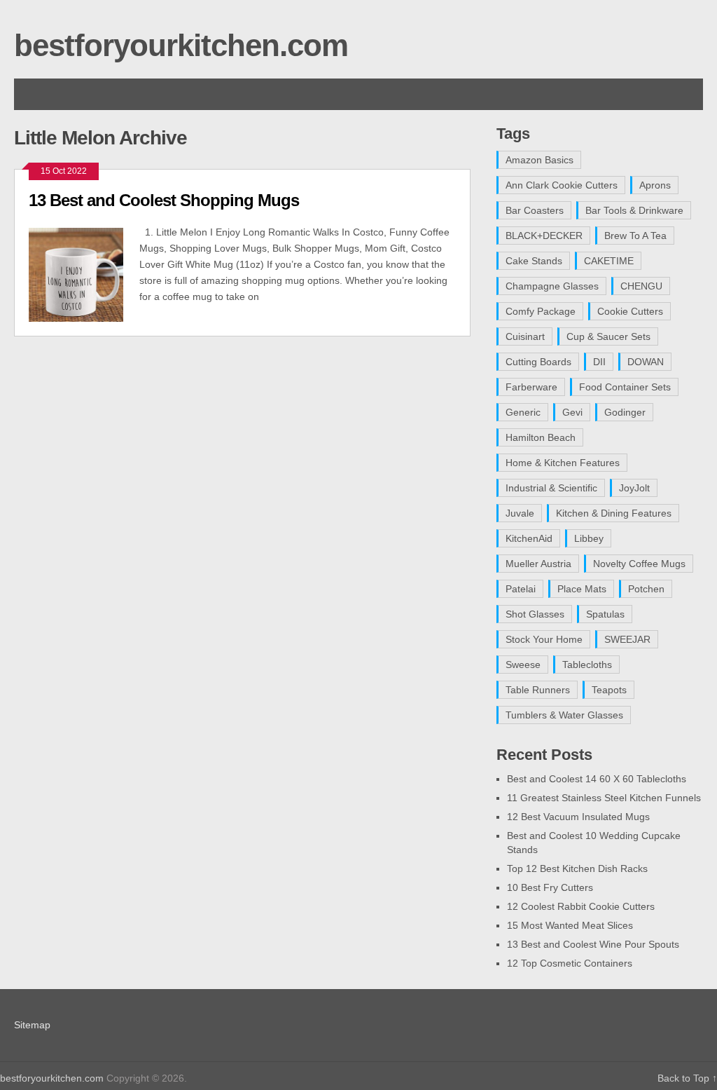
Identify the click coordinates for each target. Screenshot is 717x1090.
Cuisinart (525, 336)
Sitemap (32, 1024)
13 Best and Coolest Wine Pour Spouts (593, 944)
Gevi (572, 412)
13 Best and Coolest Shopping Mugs (164, 200)
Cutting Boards (538, 361)
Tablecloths (587, 664)
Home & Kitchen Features (563, 462)
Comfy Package (541, 311)
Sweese (523, 664)
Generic (523, 412)
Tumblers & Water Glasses (564, 715)
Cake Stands (534, 260)
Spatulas (605, 614)
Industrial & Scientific (551, 487)
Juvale (520, 513)
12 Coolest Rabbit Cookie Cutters (581, 906)
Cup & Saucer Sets (608, 336)
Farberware (531, 387)
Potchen (646, 588)
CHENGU (641, 286)
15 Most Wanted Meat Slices (570, 925)
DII (599, 361)
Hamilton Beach (541, 437)
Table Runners (538, 689)
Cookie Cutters (630, 311)
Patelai (521, 588)
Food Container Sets (625, 387)
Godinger (625, 412)
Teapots (609, 689)
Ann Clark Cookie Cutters (562, 185)
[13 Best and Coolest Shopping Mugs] (84, 273)
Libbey (589, 538)
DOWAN (645, 361)
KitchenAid (529, 538)
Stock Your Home (544, 639)
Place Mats (581, 588)
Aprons (655, 185)
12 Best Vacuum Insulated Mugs (578, 816)
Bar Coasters (535, 210)
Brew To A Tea (635, 235)
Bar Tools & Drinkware (634, 210)
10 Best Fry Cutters (550, 887)
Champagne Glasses (552, 286)
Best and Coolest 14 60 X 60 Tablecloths (596, 778)
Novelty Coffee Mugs (639, 563)
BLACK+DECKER (544, 235)
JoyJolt (634, 487)
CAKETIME (609, 260)
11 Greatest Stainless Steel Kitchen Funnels (604, 797)
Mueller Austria (538, 563)
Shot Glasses (535, 614)
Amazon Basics (539, 159)
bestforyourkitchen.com (181, 45)
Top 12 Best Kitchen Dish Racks (577, 868)
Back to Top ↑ (687, 1078)
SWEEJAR (627, 639)
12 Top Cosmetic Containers (569, 963)
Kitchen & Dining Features (613, 513)
